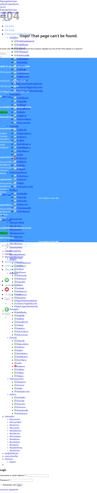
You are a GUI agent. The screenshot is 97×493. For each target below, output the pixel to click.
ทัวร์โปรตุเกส (23, 59)
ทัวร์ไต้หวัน (22, 162)
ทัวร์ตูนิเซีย (21, 101)
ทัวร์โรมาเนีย (36, 87)
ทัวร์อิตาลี (20, 269)
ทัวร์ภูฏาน (21, 169)
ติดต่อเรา (13, 273)
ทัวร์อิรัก (20, 141)
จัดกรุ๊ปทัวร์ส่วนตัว (14, 262)
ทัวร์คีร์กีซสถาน (24, 148)
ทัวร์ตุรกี (20, 285)
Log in (19, 485)
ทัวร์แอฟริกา (15, 94)
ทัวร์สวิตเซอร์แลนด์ (25, 41)
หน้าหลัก (9, 26)
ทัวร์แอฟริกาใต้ (23, 109)
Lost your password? (9, 489)
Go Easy (9, 30)
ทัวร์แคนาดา (22, 204)
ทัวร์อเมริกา (22, 201)
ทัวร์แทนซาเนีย (23, 123)
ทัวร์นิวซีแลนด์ (23, 211)
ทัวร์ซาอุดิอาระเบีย (25, 187)
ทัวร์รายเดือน (11, 215)
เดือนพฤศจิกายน (17, 254)
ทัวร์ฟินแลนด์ (23, 77)
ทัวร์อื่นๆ (13, 190)
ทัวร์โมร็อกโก (23, 98)
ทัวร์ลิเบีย (21, 112)
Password (5, 480)
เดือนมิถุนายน (16, 237)
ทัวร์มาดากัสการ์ (24, 119)
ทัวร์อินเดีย (22, 130)
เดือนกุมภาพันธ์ (16, 222)
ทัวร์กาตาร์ (21, 180)
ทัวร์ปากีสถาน (23, 151)
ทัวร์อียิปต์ (21, 105)
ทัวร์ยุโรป (13, 38)
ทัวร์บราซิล (21, 197)
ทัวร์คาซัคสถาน (24, 144)
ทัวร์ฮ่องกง (22, 158)
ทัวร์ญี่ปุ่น (21, 165)
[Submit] (6, 303)
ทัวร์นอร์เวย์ (21, 298)
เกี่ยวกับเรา (10, 270)
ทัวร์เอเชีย (14, 126)
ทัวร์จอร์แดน (22, 176)
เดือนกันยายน (15, 247)
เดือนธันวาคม (14, 450)
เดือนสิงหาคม (15, 244)
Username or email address (13, 475)
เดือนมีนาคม (14, 425)
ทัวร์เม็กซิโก (22, 194)
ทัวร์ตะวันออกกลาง (18, 172)
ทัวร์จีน (20, 155)
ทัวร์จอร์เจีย (22, 62)
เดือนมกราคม (15, 219)
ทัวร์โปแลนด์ (21, 272)
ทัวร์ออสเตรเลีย (24, 208)
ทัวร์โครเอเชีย (23, 55)
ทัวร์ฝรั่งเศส (22, 45)
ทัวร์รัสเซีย (21, 70)
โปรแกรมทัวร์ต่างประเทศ (18, 34)
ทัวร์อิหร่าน (22, 137)
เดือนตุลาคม (15, 251)
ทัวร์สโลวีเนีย (36, 84)
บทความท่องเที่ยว (14, 266)
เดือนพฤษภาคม (16, 233)
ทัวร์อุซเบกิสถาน (24, 133)
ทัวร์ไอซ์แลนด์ (22, 291)
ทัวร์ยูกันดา (22, 116)
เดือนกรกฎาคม (16, 240)
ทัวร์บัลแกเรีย (33, 306)
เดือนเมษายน (15, 230)
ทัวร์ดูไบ (20, 183)
